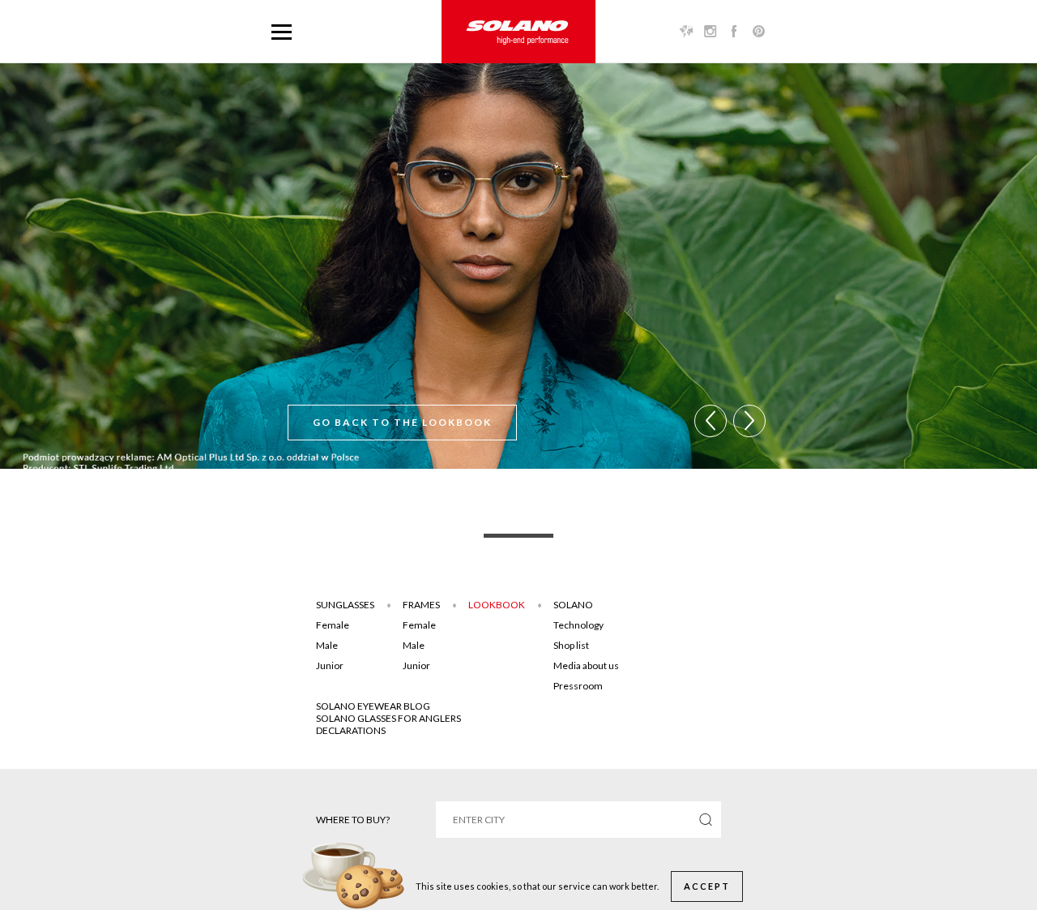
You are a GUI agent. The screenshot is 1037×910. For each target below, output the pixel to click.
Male (327, 645)
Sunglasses (345, 605)
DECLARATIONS (351, 730)
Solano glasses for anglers (388, 718)
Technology (578, 625)
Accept (707, 886)
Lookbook (496, 605)
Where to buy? (353, 819)
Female (332, 625)
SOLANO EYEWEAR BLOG (373, 706)
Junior (330, 665)
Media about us (586, 665)
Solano (573, 605)
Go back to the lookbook (402, 422)
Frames (421, 605)
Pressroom (578, 686)
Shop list (571, 645)
